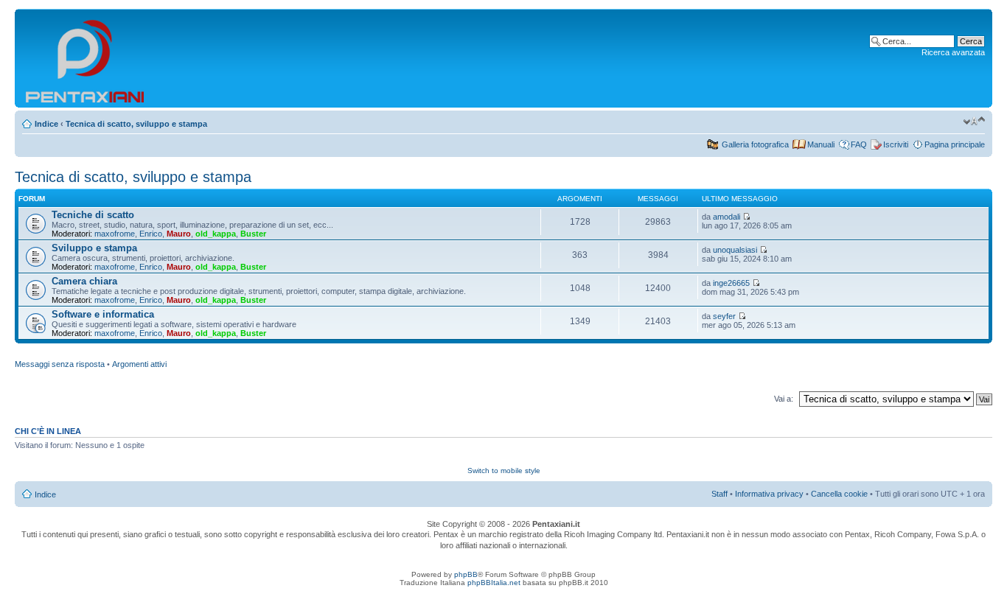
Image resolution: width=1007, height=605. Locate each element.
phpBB (466, 574)
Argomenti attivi (139, 364)
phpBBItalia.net (493, 582)
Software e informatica (103, 314)
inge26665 (731, 283)
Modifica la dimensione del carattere (974, 120)
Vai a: (783, 398)
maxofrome (114, 233)
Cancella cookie (839, 493)
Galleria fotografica (755, 144)
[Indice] (85, 58)
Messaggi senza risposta (60, 364)
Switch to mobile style (503, 470)
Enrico (150, 233)
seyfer (724, 316)
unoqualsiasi (735, 249)
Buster (253, 233)
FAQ (859, 144)
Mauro (179, 233)
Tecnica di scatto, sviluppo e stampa (136, 123)
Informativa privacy (769, 493)
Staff (719, 493)
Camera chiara (84, 281)
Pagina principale (954, 144)
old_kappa (215, 233)
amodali (726, 216)
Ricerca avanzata (953, 52)
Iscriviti (895, 144)
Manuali (820, 144)
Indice (46, 123)
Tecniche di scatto (93, 214)
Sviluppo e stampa (94, 247)
